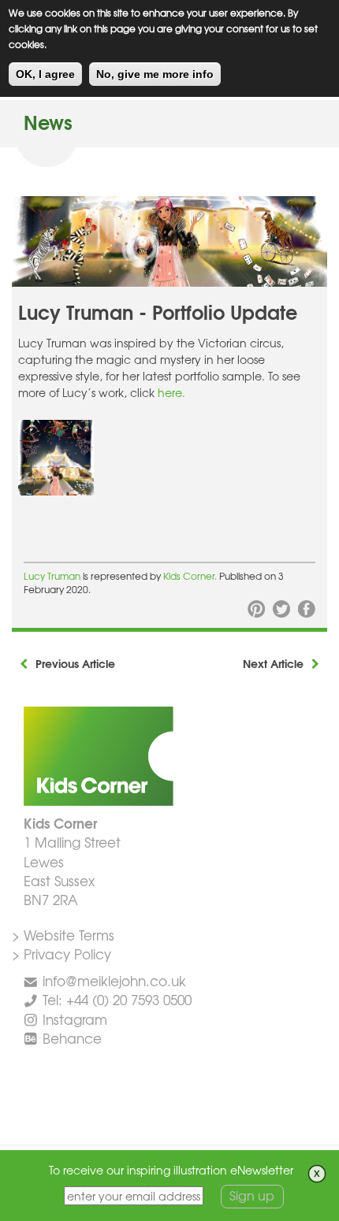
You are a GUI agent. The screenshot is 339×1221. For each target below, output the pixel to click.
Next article (273, 663)
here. (171, 392)
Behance (72, 1038)
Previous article (75, 663)
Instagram (75, 1019)
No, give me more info (155, 74)
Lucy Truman (53, 576)
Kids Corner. (191, 576)
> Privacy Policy (61, 953)
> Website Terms (63, 935)
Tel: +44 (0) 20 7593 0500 (117, 999)
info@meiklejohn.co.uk (114, 980)
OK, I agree (45, 74)
